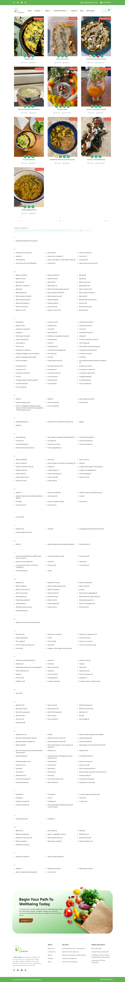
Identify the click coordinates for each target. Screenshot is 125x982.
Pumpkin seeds (54, 681)
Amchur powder (85, 253)
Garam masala (21, 459)
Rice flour (20, 719)
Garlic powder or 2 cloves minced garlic (62, 463)
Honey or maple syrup (56, 501)
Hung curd (52, 505)
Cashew (19, 332)
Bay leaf (82, 278)
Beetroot (51, 282)
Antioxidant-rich (104, 18)
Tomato (82, 798)
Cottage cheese (85, 376)
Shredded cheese (86, 756)
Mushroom (52, 607)
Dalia (18, 399)
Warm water (52, 830)
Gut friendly (39, 69)
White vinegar (21, 841)
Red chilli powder (86, 708)
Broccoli (83, 303)
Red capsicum (21, 708)
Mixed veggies (53, 603)
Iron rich (107, 119)
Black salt (83, 296)
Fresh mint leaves (85, 444)
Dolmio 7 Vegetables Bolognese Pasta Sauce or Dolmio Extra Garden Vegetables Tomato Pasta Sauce (29, 408)
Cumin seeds (21, 387)
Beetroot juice (84, 282)
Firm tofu (20, 440)
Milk (81, 589)
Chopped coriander (23, 350)
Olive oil (52, 641)
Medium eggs (21, 586)
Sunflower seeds (22, 782)
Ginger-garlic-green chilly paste (91, 466)
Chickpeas (20, 343)
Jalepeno (20, 529)
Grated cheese (21, 470)
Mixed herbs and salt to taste (89, 596)
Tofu (50, 798)
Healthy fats (39, 119)
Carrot (51, 329)
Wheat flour (84, 834)
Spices (19, 768)
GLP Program (90, 10)
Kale (18, 544)
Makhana (19, 582)
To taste (19, 798)
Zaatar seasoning (54, 868)
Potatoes (83, 678)
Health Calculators (60, 10)
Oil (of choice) (84, 638)
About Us (74, 10)
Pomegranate (53, 678)
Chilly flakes (52, 346)
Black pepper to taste (24, 296)
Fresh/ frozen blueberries (25, 448)
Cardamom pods (85, 325)
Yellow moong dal (22, 856)
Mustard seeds (21, 610)
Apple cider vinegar (55, 256)
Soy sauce (52, 765)
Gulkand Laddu (62, 109)
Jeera (50, 529)
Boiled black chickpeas (87, 299)
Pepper (51, 671)
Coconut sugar (21, 360)
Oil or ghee (20, 641)
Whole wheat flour (86, 841)
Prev (18, 221)
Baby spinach (21, 275)
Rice (81, 715)
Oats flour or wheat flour (88, 634)
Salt (50, 734)
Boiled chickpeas (22, 303)
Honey (19, 501)
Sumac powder (85, 775)
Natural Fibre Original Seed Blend (28, 622)
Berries (19, 289)
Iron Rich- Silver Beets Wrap (96, 159)
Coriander (52, 369)
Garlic (51, 459)
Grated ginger (53, 470)
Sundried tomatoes (86, 779)
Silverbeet (52, 761)
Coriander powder (23, 373)
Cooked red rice (85, 366)
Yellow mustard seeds (56, 856)
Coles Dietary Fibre (55, 360)
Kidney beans (84, 544)
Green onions (21, 480)
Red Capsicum (53, 708)
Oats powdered (22, 638)
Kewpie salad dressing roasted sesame (61, 544)
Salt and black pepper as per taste (91, 734)
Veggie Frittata (29, 59)
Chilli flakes (84, 343)
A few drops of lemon (24, 253)
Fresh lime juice (54, 444)
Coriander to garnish (87, 373)
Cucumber (52, 383)
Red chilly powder (23, 712)
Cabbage (20, 322)
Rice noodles (53, 719)
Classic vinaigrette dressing (26, 357)
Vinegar (51, 819)
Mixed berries (53, 593)
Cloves (82, 357)
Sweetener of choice (87, 782)
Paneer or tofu (84, 660)
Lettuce (82, 561)
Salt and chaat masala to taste (26, 738)
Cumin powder (85, 383)
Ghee (82, 463)
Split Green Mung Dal (87, 768)
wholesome (73, 18)
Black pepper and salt (56, 292)
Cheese (82, 336)
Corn (18, 376)
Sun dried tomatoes (23, 779)
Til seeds (51, 794)
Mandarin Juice (54, 582)
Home (30, 10)
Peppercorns (84, 671)
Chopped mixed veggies (57, 350)
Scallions (52, 750)
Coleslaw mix (21, 366)
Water (82, 830)
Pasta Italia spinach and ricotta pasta (29, 667)
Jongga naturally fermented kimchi (91, 529)
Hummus (83, 501)
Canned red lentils (86, 322)
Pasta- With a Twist (62, 59)
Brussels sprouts (85, 306)
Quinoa (19, 693)
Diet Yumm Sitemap (107, 979)
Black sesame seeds (23, 299)
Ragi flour (20, 705)
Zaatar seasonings (86, 868)
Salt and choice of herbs (56, 738)
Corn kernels (53, 376)
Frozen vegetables (54, 448)
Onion (51, 645)
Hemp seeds (52, 496)
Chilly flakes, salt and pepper (89, 346)
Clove (50, 357)
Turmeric (83, 801)
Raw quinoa (52, 705)
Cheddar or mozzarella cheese (58, 336)
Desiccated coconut (86, 399)
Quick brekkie (38, 18)
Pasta (81, 664)
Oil (50, 638)
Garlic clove (84, 459)
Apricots (83, 256)
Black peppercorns (55, 296)
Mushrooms (84, 607)
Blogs (47, 10)
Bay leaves (20, 282)
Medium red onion (23, 589)
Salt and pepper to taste (56, 741)
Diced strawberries (23, 402)
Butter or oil (20, 310)
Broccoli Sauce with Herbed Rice (29, 109)
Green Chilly (84, 477)
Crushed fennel (22, 383)
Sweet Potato (53, 782)
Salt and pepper (85, 738)
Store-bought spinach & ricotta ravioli (92, 772)
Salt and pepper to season (25, 741)
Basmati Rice (53, 278)
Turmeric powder (22, 805)
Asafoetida (20, 260)
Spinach (51, 768)
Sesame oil (83, 750)
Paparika (19, 664)
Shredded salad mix (23, 761)
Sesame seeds (21, 756)
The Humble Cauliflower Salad (96, 59)
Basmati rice (21, 278)
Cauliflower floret (86, 332)
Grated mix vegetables (87, 470)
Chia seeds (52, 339)
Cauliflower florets (23, 336)
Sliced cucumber (85, 761)
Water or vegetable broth (57, 834)
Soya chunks (84, 765)
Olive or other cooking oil (25, 645)
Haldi (18, 492)
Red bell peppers (85, 705)
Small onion (21, 765)
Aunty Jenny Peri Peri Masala (26, 263)
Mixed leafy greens (23, 600)
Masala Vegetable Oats (29, 210)
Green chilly (53, 477)
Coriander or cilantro (87, 369)
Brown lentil (52, 306)
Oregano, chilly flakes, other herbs (60, 648)
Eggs (18, 425)
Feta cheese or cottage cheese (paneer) (61, 437)
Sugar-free (73, 69)
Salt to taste (21, 745)
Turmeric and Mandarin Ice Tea (96, 109)
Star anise (52, 772)
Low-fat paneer (22, 570)
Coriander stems (54, 373)
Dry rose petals (53, 406)
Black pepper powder (87, 292)
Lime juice (52, 565)
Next (106, 221)
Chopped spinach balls (88, 350)
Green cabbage (85, 473)
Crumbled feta (85, 380)
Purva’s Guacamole (29, 159)
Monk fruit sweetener (87, 603)
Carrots (82, 329)
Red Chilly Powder (54, 712)
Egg (81, 422)
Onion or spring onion (87, 645)
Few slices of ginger (86, 437)
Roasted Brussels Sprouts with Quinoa (62, 159)
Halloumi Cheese (54, 492)
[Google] (25, 970)
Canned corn (53, 322)
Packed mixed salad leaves (25, 660)
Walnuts (19, 830)
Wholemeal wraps (22, 844)
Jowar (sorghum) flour (24, 532)
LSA (50, 570)
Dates (50, 399)
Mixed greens (21, 596)
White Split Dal (85, 838)
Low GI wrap (84, 565)
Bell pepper (52, 285)
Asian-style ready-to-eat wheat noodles (61, 260)
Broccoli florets (22, 306)
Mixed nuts (52, 600)
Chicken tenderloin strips (88, 339)
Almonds (51, 253)
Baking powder (53, 275)
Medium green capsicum (57, 586)
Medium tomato (54, 589)
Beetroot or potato (23, 285)
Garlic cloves (21, 463)
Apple (19, 256)
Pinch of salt (52, 674)
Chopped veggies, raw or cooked (27, 353)
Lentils (51, 561)
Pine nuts (20, 678)
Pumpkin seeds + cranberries (89, 681)
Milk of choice (21, 593)
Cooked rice (21, 369)
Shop (81, 10)
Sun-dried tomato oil (55, 779)
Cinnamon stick (85, 353)
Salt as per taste (85, 741)
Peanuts (82, 667)
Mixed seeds (21, 603)
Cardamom (52, 325)
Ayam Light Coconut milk (88, 263)
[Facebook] (18, 2)
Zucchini (52, 872)
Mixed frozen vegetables (88, 593)
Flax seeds (52, 440)
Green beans (21, 473)
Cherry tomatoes (22, 339)
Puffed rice (20, 681)
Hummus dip (21, 505)
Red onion (52, 715)
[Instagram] (14, 2)
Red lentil (83, 712)
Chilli (50, 343)
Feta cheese (21, 437)
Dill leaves (83, 402)
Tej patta (19, 794)
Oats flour (20, 634)
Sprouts (19, 772)
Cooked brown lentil (55, 366)
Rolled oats (20, 722)
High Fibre (73, 119)
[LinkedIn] (21, 2)
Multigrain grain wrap (24, 607)
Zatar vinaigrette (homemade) (26, 872)
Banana (82, 275)
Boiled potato (53, 303)
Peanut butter (53, 667)
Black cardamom (85, 289)
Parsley (51, 664)
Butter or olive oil (54, 310)
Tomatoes (52, 801)
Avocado (51, 263)
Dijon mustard (53, 402)
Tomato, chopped (22, 801)
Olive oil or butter (86, 641)
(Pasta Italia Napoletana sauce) (27, 241)
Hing (81, 496)
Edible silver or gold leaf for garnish (60, 422)
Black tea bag (53, 299)
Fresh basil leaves (85, 440)
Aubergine (83, 260)
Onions (19, 648)
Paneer (51, 660)
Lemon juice (84, 556)
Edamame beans (22, 422)
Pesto (18, 674)
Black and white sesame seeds (58, 289)
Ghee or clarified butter (24, 466)
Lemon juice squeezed (24, 561)
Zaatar (19, 868)
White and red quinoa (24, 838)
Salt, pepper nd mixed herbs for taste (92, 745)
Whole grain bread (54, 841)
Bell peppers (84, 285)
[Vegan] (32, 156)
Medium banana (85, 582)
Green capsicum (22, 477)
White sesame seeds (55, 838)
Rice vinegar (84, 719)
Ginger (51, 466)
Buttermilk (83, 310)
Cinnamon (52, 353)
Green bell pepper (54, 473)
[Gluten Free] (90, 56)
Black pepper (21, 292)
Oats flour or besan (55, 634)
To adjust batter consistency (89, 794)
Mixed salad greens (86, 600)
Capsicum (20, 325)
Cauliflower (52, 332)
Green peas (52, 480)
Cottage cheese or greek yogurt (27, 380)
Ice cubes (20, 517)
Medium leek (84, 586)
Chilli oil (20, 346)
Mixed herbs (53, 596)
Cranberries (52, 380)
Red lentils (20, 715)
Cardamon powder (23, 329)
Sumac (51, 775)
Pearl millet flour (22, 671)
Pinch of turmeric (86, 674)
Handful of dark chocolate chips (90, 492)
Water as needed (22, 834)
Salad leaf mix (21, 734)
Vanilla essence (22, 819)
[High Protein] (28, 56)
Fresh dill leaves (22, 444)
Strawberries (21, 775)
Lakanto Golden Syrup (56, 556)
